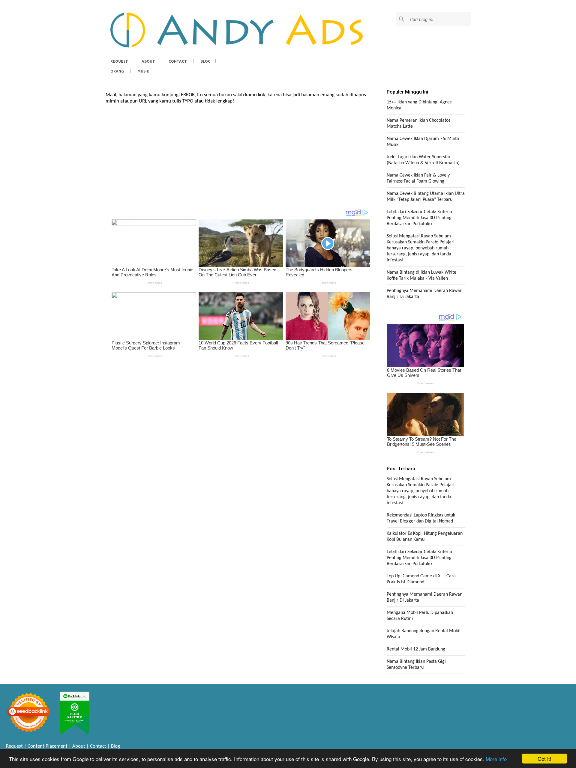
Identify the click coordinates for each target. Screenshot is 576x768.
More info (496, 759)
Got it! (544, 758)
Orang (117, 71)
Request (119, 61)
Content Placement (48, 746)
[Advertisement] (240, 154)
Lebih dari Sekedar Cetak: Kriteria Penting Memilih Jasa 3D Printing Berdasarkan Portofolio (419, 218)
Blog (205, 61)
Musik (143, 71)
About (148, 61)
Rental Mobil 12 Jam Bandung (416, 649)
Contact (178, 61)
